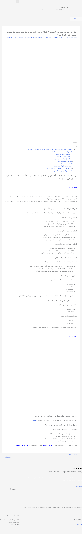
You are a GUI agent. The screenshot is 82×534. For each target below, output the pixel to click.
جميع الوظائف (38, 37)
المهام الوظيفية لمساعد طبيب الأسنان (61, 152)
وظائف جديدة (10, 37)
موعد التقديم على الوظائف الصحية (62, 166)
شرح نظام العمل (29, 37)
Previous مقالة (73, 454)
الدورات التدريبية (46, 37)
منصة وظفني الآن (19, 37)
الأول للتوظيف (64, 7)
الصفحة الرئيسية (76, 18)
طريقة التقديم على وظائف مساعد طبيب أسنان (59, 168)
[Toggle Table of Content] (76, 147)
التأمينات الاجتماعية (57, 37)
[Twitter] (78, 468)
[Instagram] (74, 468)
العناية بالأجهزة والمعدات (63, 156)
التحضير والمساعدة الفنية (63, 154)
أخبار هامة (65, 37)
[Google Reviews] (76, 468)
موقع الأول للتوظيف (48, 445)
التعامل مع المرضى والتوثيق (62, 159)
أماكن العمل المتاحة (66, 163)
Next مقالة (7, 457)
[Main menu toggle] (17, 1)
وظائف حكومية (73, 37)
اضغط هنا (34, 420)
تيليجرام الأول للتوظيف (22, 445)
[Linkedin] (71, 468)
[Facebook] (81, 468)
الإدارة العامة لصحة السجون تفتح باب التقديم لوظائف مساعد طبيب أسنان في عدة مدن (51, 149)
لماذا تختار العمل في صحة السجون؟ (62, 171)
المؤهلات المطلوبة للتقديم (65, 161)
